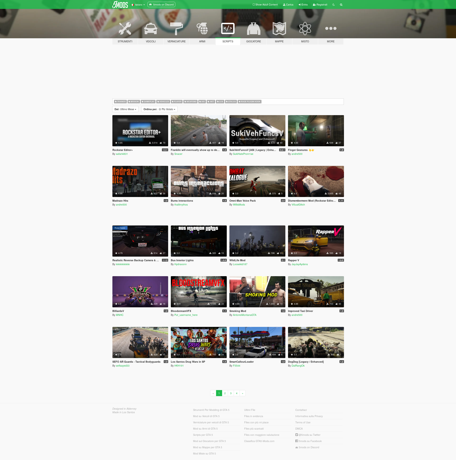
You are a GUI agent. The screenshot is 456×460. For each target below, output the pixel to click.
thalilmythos (181, 204)
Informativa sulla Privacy (309, 416)
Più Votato (159, 109)
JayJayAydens (300, 264)
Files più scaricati (254, 428)
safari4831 (122, 154)
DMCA (299, 428)
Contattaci (301, 410)
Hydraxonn (180, 264)
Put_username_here (186, 315)
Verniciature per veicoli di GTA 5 (211, 422)
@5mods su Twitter (309, 435)
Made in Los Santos (123, 412)
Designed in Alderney (124, 408)
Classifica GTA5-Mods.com (259, 441)
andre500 (297, 154)
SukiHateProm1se (243, 154)
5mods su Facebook (310, 441)
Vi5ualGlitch (298, 204)
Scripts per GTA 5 (203, 435)
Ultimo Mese (125, 109)
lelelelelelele (123, 264)
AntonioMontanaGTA (244, 315)
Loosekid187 (240, 264)
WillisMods (239, 204)
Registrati (321, 4)
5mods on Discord (308, 447)
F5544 (236, 365)
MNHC (119, 315)
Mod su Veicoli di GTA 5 (206, 416)
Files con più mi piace (256, 422)
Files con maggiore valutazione (261, 435)
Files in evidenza (253, 416)
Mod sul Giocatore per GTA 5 (209, 441)
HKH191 (179, 365)
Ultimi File (249, 410)
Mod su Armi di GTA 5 (205, 428)
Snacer (178, 154)
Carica (289, 4)
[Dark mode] (333, 4)
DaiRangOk (298, 365)
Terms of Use (302, 422)
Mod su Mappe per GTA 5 (207, 447)
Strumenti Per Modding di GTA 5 (211, 410)
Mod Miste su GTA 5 (204, 453)
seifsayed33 (122, 365)
